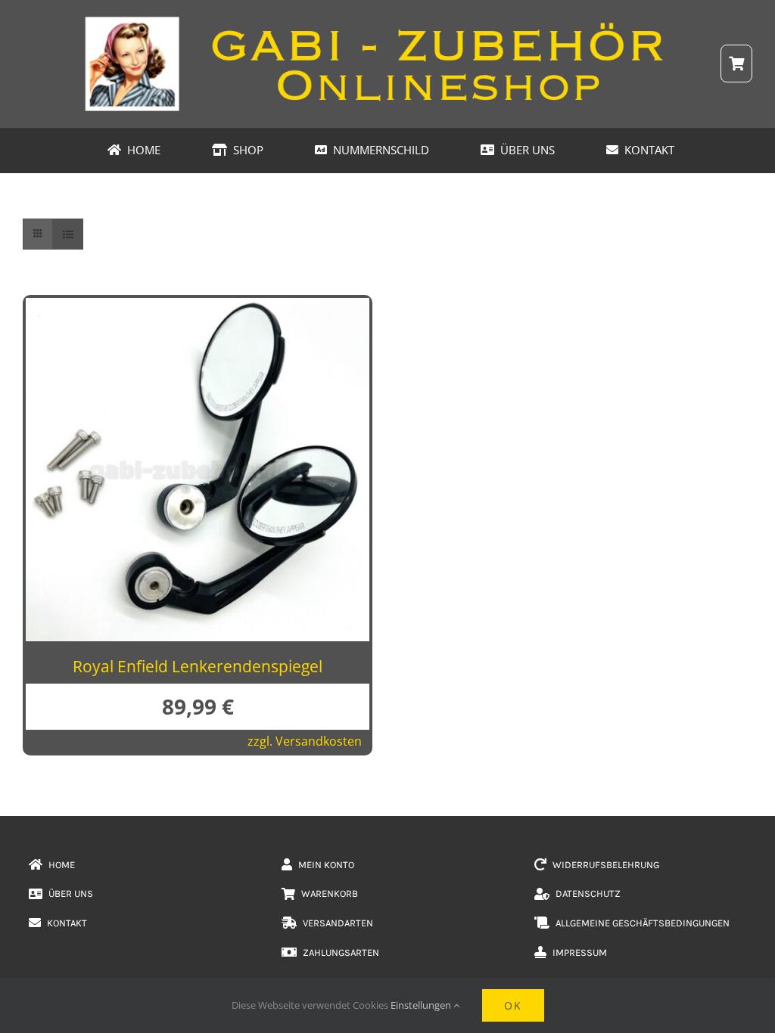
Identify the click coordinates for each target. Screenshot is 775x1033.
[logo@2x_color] (387, 22)
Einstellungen (422, 1005)
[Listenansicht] (67, 234)
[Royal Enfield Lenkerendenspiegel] (197, 310)
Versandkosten (318, 741)
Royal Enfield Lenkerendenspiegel (197, 666)
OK (513, 1005)
